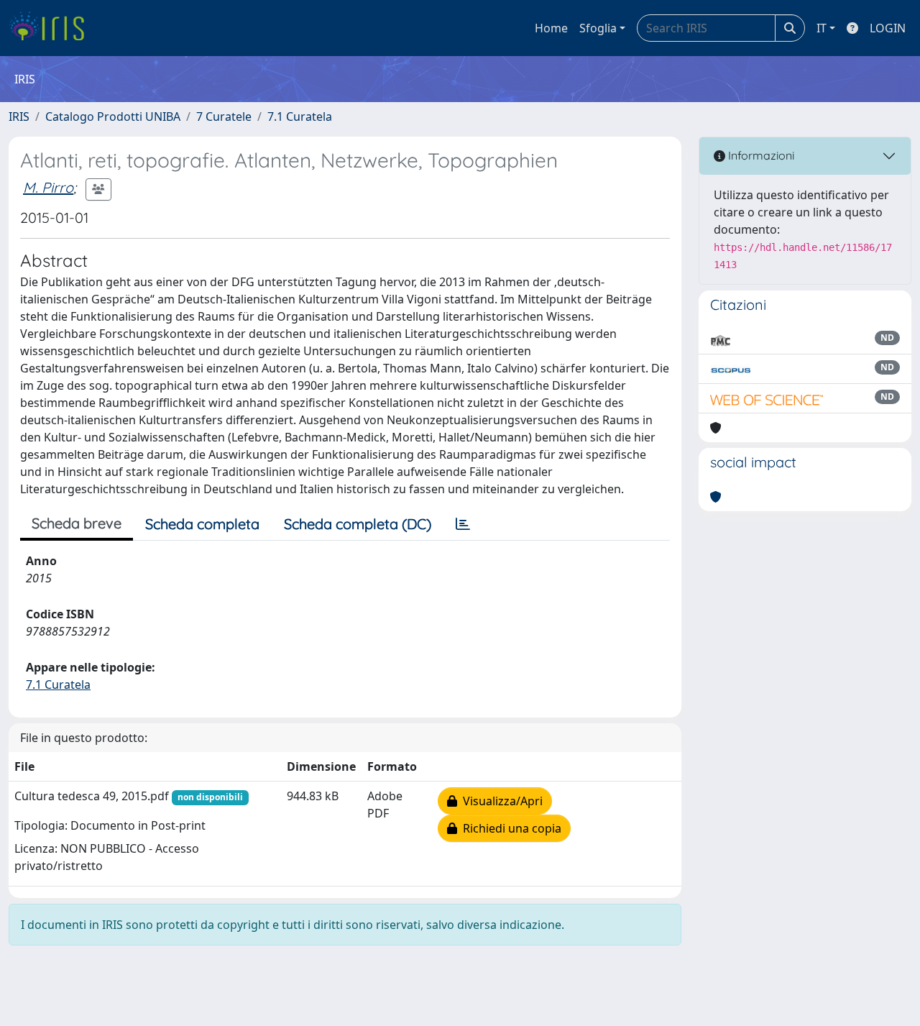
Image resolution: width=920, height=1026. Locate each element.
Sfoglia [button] (598, 28)
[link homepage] (52, 28)
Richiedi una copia (509, 828)
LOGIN (888, 28)
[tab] (462, 524)
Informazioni (759, 155)
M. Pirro (48, 187)
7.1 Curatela (299, 116)
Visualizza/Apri (500, 801)
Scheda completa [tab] (202, 524)
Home (551, 28)
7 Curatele (224, 116)
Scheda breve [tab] (76, 523)
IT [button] (821, 28)
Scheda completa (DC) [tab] (357, 524)
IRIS (19, 116)
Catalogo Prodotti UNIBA (112, 116)
